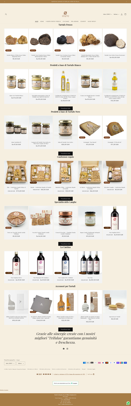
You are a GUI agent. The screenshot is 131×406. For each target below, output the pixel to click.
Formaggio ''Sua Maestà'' (90, 142)
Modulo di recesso (4, 390)
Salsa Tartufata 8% (16, 142)
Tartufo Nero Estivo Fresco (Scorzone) (115, 55)
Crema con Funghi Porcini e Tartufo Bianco (90, 96)
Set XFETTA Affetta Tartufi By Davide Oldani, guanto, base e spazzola (41, 317)
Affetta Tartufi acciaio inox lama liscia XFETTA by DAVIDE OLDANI (16, 317)
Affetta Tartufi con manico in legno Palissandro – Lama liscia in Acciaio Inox (90, 318)
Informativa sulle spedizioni (74, 369)
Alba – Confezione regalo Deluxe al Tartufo (16, 188)
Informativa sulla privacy (44, 369)
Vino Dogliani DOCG (114, 232)
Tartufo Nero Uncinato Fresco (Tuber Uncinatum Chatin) (65, 56)
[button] (6, 14)
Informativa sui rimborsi (32, 369)
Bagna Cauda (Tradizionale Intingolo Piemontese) (90, 233)
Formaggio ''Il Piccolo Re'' (115, 142)
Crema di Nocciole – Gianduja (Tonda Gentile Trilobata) (65, 233)
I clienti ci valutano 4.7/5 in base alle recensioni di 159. (69, 374)
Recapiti (84, 369)
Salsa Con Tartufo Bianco (16, 95)
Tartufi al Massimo (12, 369)
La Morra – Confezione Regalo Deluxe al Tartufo (90, 188)
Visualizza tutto (65, 108)
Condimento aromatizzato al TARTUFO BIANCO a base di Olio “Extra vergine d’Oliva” (65, 97)
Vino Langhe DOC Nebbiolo (65, 277)
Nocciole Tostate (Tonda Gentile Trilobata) (40, 233)
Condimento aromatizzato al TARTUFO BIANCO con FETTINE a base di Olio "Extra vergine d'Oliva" (114, 97)
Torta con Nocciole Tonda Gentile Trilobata (16, 233)
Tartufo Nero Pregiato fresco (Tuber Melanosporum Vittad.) (40, 56)
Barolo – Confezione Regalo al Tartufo (41, 187)
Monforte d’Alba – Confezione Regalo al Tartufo (65, 188)
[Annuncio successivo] (126, 1)
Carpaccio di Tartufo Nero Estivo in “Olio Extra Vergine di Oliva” (40, 143)
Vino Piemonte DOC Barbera (41, 277)
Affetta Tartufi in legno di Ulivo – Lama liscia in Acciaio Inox (65, 317)
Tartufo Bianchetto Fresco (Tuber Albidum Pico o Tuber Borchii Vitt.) (90, 56)
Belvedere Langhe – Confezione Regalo (114, 187)
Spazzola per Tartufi (114, 316)
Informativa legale (91, 369)
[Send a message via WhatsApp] (128, 403)
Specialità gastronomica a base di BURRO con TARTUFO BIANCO (41, 96)
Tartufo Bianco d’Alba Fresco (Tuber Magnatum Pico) (16, 56)
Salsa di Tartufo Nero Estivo (65, 142)
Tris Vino (90, 277)
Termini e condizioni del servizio (59, 369)
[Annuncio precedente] (4, 1)
